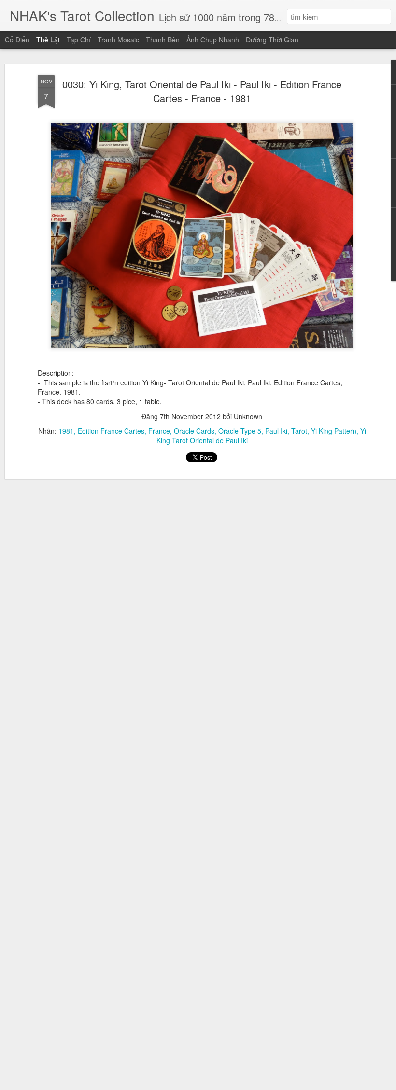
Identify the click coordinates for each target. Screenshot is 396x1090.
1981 (66, 431)
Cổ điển (17, 39)
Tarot (299, 431)
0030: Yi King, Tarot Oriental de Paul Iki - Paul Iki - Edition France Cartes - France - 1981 (201, 91)
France (159, 431)
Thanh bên (163, 39)
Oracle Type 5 (239, 431)
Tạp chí (79, 39)
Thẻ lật (48, 39)
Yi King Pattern (333, 431)
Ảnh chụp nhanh (212, 39)
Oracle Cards (194, 431)
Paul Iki (276, 431)
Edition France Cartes (111, 431)
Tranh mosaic (118, 39)
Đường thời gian (272, 39)
